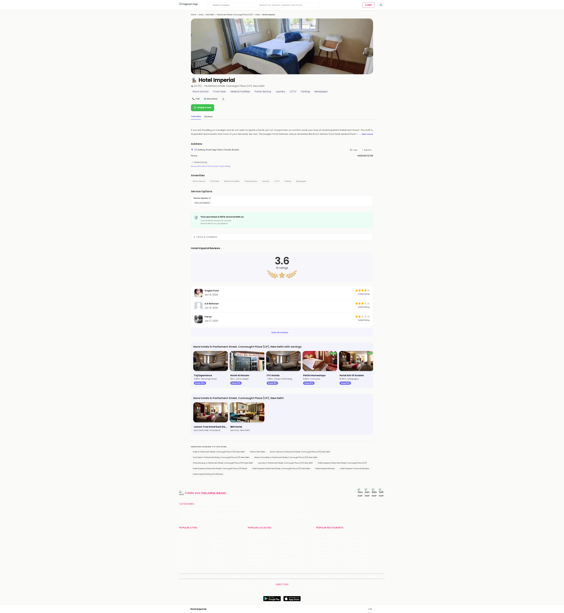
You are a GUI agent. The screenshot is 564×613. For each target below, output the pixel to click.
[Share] (223, 99)
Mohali (182, 552)
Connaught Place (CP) (293, 560)
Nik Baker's (321, 544)
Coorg (216, 560)
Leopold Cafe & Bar (360, 556)
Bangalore (184, 540)
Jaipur (182, 548)
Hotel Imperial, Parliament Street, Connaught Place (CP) (342, 463)
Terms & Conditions (270, 576)
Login (368, 5)
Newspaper (301, 181)
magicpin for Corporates (331, 576)
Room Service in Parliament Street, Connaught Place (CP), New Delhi (300, 452)
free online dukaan (213, 493)
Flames (353, 544)
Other (298, 503)
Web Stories (371, 576)
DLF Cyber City (255, 544)
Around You (217, 576)
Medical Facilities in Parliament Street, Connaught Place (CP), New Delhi (285, 457)
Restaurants (204, 503)
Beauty (217, 503)
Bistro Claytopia (358, 537)
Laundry (265, 181)
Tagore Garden (289, 564)
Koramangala (255, 537)
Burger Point (356, 540)
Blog (228, 576)
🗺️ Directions (211, 98)
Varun (208, 316)
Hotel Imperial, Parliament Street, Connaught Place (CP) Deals (220, 468)
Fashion (228, 503)
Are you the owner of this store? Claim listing (210, 166)
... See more (366, 134)
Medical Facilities (232, 181)
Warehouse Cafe (358, 548)
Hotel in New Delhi (257, 452)
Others (332, 589)
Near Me (236, 576)
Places (295, 576)
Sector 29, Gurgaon (291, 540)
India (201, 14)
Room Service (199, 181)
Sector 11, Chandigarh (258, 552)
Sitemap (286, 576)
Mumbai (217, 552)
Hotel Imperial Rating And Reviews (208, 474)
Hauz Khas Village (256, 564)
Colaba (285, 556)
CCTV (277, 181)
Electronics (263, 503)
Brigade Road (288, 537)
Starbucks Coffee (325, 556)
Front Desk (214, 181)
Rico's (353, 560)
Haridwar (217, 564)
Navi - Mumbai (186, 556)
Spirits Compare (250, 576)
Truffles (320, 537)
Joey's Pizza (322, 560)
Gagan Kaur (211, 290)
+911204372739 (365, 155)
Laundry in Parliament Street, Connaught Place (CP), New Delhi (285, 463)
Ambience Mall (288, 544)
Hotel (257, 14)
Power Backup (251, 181)
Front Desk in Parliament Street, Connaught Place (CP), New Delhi (221, 457)
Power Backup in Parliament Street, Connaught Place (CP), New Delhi (223, 463)
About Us (205, 576)
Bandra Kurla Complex (259, 556)
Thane (216, 556)
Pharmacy (287, 503)
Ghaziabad (184, 544)
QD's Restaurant (324, 564)
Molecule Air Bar (324, 548)
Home (193, 14)
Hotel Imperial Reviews (325, 468)
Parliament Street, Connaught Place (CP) (235, 14)
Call (370, 609)
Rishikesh (183, 560)
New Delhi (210, 14)
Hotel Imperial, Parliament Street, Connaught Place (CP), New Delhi (281, 468)
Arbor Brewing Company (328, 540)
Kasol (181, 564)
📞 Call (196, 98)
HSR (249, 540)
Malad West (254, 560)
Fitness (251, 503)
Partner (304, 576)
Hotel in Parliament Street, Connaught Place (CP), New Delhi (219, 452)
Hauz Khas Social (358, 564)
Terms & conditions (206, 236)
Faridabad (218, 544)
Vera (347, 576)
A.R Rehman (211, 303)
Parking (287, 181)
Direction (368, 150)
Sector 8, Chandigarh (259, 548)
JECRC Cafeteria (358, 552)
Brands (313, 576)
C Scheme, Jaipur (290, 552)
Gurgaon (217, 537)
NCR (215, 548)
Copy (355, 150)
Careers (359, 576)
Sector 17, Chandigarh (292, 548)
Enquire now (204, 107)
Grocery (239, 503)
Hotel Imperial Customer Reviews (354, 468)
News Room (193, 576)
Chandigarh (219, 540)
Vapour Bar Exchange (327, 552)
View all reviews (279, 332)
